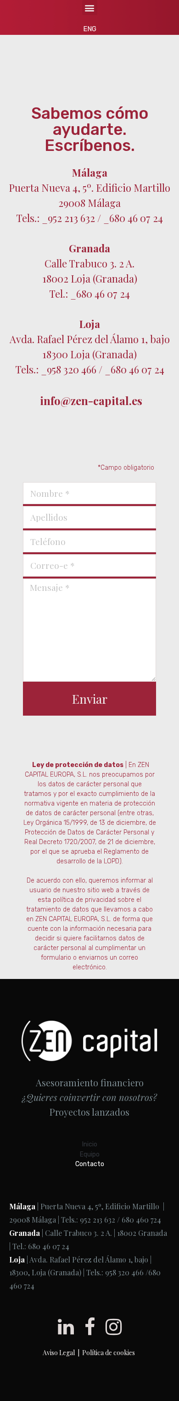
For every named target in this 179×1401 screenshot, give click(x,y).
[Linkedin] (65, 1327)
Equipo (90, 1154)
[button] (89, 7)
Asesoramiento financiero (90, 1082)
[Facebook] (89, 1327)
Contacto (89, 1164)
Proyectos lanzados (89, 1112)
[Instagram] (113, 1327)
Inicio (89, 1144)
